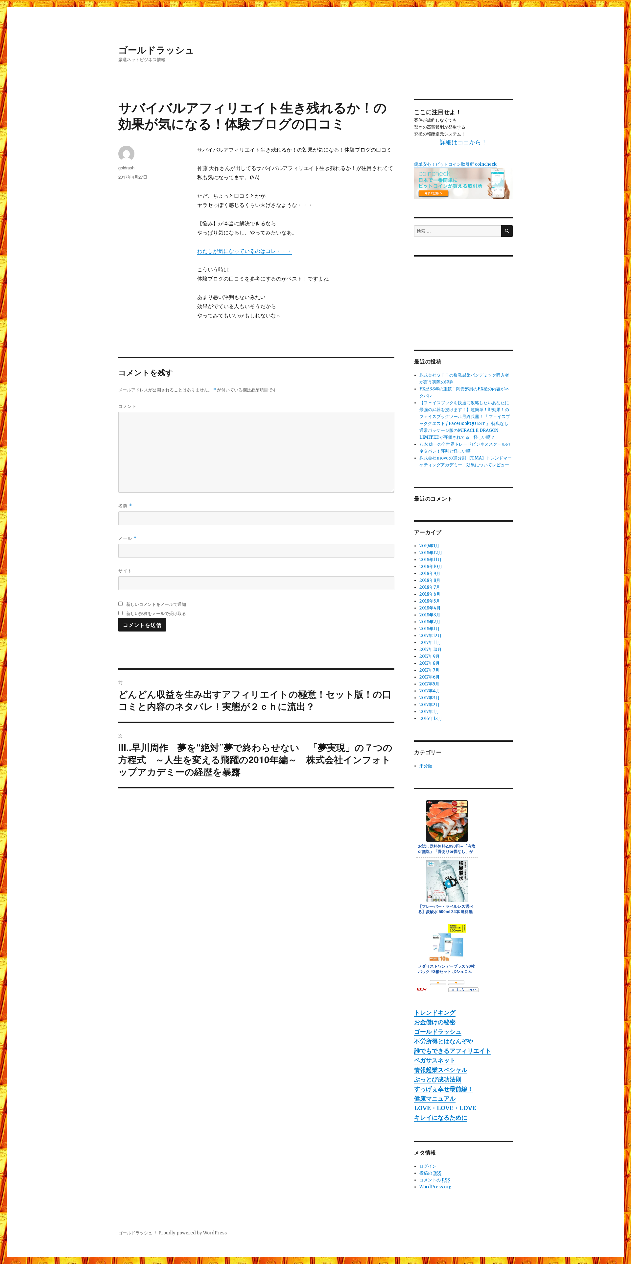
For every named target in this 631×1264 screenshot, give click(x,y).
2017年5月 (429, 684)
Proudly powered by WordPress (192, 1233)
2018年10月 (430, 566)
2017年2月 (429, 704)
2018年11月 (430, 559)
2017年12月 (430, 635)
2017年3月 (429, 698)
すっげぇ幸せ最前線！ (443, 1089)
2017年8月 (429, 663)
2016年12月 (430, 718)
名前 (125, 505)
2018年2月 (429, 622)
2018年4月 (430, 608)
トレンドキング (435, 1012)
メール (127, 538)
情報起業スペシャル (440, 1070)
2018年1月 (429, 629)
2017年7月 (429, 670)
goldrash (126, 167)
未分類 (425, 766)
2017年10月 (430, 649)
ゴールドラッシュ (156, 49)
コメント (127, 406)
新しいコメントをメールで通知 (156, 604)
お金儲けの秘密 (435, 1022)
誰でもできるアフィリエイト (452, 1050)
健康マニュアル (435, 1098)
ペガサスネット (435, 1060)
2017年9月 (429, 656)
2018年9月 (429, 573)
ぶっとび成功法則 (437, 1079)
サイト (125, 570)
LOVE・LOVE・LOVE (445, 1108)
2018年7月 (429, 587)
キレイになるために (440, 1117)
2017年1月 (429, 711)
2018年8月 (429, 580)
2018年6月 (429, 594)
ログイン (427, 1166)
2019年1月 (429, 546)
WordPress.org (435, 1187)
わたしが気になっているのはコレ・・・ (244, 251)
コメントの (434, 1180)
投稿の (430, 1173)
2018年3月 (429, 615)
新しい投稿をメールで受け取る (156, 613)
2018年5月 (429, 601)
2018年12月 (430, 553)
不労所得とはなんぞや (443, 1041)
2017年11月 (430, 642)
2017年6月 (429, 677)
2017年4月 (429, 691)
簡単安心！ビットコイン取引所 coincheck (455, 164)
